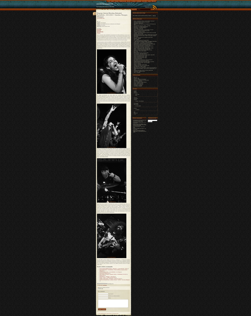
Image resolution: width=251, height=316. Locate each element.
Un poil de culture (138, 105)
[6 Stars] (102, 283)
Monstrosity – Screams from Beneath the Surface (142, 30)
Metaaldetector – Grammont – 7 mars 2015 (107, 276)
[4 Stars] (100, 283)
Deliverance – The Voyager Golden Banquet (141, 26)
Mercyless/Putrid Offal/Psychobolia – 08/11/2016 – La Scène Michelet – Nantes (114, 268)
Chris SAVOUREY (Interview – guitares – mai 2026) (142, 25)
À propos (149, 1)
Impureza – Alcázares (137, 63)
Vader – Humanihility (137, 72)
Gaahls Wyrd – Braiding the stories (139, 71)
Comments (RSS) (115, 313)
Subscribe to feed (148, 7)
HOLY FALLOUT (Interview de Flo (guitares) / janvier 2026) (143, 37)
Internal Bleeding (100, 31)
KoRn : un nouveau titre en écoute (139, 31)
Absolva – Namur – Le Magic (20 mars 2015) (107, 277)
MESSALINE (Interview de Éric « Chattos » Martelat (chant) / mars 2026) (145, 34)
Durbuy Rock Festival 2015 (104, 273)
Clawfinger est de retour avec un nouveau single (141, 65)
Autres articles (144, 1)
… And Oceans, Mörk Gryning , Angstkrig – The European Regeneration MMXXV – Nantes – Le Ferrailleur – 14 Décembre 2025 (145, 41)
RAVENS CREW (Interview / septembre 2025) (141, 52)
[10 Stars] (106, 283)
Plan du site (154, 1)
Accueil (108, 1)
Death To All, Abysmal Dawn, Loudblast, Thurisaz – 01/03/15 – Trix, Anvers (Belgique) (115, 279)
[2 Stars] (98, 283)
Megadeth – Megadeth (137, 38)
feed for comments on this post (103, 287)
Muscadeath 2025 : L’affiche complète (140, 66)
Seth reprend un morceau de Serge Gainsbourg (141, 60)
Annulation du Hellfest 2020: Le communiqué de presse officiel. (139, 131)
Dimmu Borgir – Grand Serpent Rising (140, 27)
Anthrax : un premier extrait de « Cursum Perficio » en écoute (143, 29)
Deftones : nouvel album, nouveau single (140, 64)
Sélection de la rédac (122, 1)
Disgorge (98, 33)
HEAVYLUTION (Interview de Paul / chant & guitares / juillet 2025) (144, 54)
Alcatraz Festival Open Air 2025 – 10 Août (140, 55)
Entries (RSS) (109, 313)
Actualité (112, 1)
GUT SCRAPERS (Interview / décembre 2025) (141, 40)
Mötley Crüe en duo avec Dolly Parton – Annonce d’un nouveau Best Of (145, 67)
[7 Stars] (103, 283)
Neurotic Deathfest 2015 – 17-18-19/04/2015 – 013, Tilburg (110, 272)
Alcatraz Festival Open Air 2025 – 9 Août (140, 56)
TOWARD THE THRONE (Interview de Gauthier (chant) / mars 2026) (145, 32)
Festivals (135, 99)
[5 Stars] (101, 283)
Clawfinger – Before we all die (138, 33)
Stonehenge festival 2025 (138, 58)
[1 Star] (97, 283)
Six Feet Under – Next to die (138, 28)
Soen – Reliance (136, 39)
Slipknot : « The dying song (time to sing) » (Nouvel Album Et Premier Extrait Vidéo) (139, 125)
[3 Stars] (99, 283)
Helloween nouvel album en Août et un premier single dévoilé (143, 70)
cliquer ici (154, 15)
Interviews (129, 1)
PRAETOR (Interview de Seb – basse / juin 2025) (141, 62)
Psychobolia (99, 29)
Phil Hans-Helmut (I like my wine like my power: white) (139, 120)
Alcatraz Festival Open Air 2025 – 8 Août (140, 57)
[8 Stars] (104, 283)
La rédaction (137, 109)
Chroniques (117, 1)
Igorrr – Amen (136, 51)
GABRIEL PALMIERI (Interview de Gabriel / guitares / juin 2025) (144, 61)
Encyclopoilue (139, 1)
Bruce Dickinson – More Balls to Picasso (140, 53)
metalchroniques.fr (104, 3)
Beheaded (99, 30)
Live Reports (133, 1)
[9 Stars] (105, 283)
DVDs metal (137, 94)
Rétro (136, 95)
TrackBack (100, 288)
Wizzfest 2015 (102, 275)
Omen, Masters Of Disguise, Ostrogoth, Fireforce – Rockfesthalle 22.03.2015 (113, 274)
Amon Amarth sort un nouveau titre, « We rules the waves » (143, 59)
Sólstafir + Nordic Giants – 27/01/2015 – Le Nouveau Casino (110, 278)
